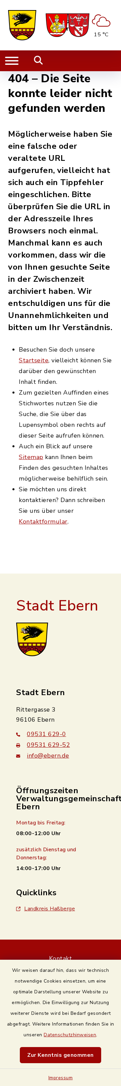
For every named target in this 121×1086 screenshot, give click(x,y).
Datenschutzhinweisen (70, 1035)
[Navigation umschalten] (12, 61)
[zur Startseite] (22, 25)
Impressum (60, 1078)
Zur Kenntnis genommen (60, 1055)
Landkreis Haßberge (49, 908)
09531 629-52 (48, 745)
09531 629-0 (46, 734)
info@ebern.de (48, 756)
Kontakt (60, 958)
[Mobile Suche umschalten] (38, 60)
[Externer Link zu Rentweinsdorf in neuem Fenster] (78, 25)
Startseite (33, 360)
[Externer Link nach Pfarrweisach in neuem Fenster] (57, 25)
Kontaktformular (43, 521)
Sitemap (31, 457)
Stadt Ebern (57, 606)
